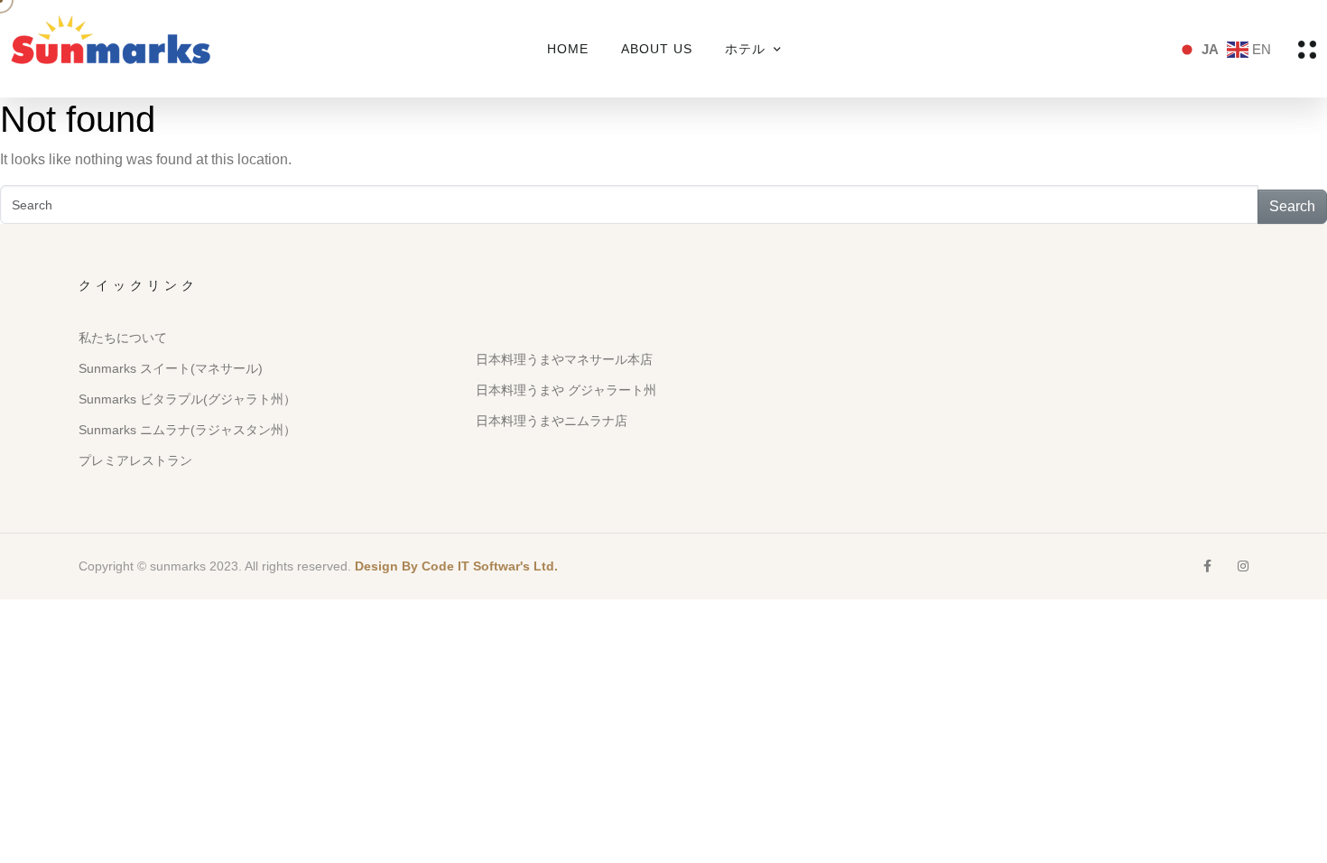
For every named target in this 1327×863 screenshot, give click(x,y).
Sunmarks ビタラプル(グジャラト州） (187, 399)
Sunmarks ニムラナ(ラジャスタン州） (187, 429)
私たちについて (123, 337)
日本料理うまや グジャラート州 (566, 390)
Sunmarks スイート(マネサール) (171, 368)
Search (1292, 206)
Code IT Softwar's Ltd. (490, 566)
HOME (568, 49)
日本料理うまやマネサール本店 (564, 359)
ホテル (745, 49)
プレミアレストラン (135, 460)
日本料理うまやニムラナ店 (551, 420)
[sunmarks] (110, 48)
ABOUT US (656, 49)
